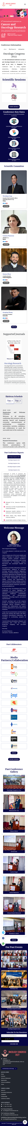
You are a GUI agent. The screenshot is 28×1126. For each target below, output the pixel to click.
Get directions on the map (8, 1068)
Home (2, 1074)
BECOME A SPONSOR (14, 759)
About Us (3, 1090)
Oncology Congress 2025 (14, 460)
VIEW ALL (14, 327)
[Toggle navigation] (25, 4)
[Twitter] (4, 203)
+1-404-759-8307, (7, 1106)
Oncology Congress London (14, 466)
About (5, 49)
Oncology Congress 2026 (14, 456)
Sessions (3, 1076)
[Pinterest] (7, 203)
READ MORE (6, 206)
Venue (2, 1084)
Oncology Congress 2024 (14, 463)
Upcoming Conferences (6, 1092)
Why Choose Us (12, 49)
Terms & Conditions (5, 1082)
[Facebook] (3, 203)
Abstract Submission (6, 1078)
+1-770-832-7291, (7, 1104)
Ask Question (21, 49)
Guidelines (3, 1094)
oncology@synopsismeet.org (10, 1119)
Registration (4, 1080)
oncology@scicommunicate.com (10, 1110)
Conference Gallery (5, 1098)
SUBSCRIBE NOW (14, 1044)
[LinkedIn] (5, 203)
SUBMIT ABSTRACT (14, 106)
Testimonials (4, 1096)
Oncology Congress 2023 (14, 470)
